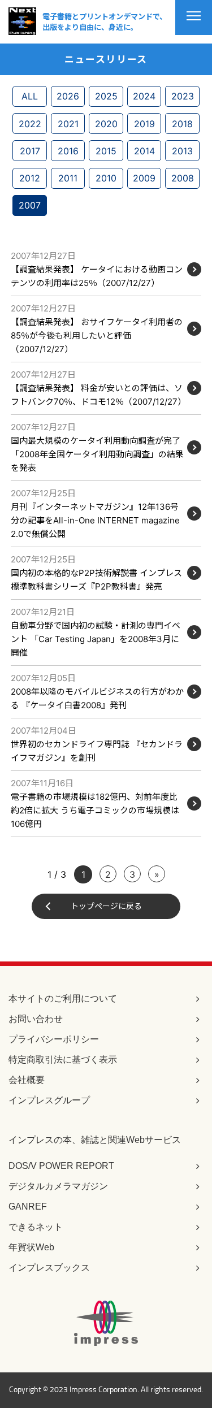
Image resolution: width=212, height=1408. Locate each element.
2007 (30, 205)
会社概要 (26, 1080)
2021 (68, 123)
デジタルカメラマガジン (58, 1186)
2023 (182, 96)
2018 (182, 123)
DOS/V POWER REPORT (61, 1166)
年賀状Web (31, 1247)
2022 (30, 123)
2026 (68, 96)
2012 (29, 178)
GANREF (27, 1206)
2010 (106, 178)
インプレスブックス (49, 1267)
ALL (29, 96)
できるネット (35, 1227)
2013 (182, 151)
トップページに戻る (106, 906)
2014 (144, 151)
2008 (182, 178)
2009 (144, 178)
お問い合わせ (35, 1019)
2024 (144, 96)
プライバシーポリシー (53, 1039)
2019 (144, 123)
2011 (67, 178)
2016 (68, 151)
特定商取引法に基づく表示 (62, 1059)
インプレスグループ (49, 1100)
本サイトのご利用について (62, 998)
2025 (106, 96)
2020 (106, 123)
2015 (106, 151)
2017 (30, 151)
